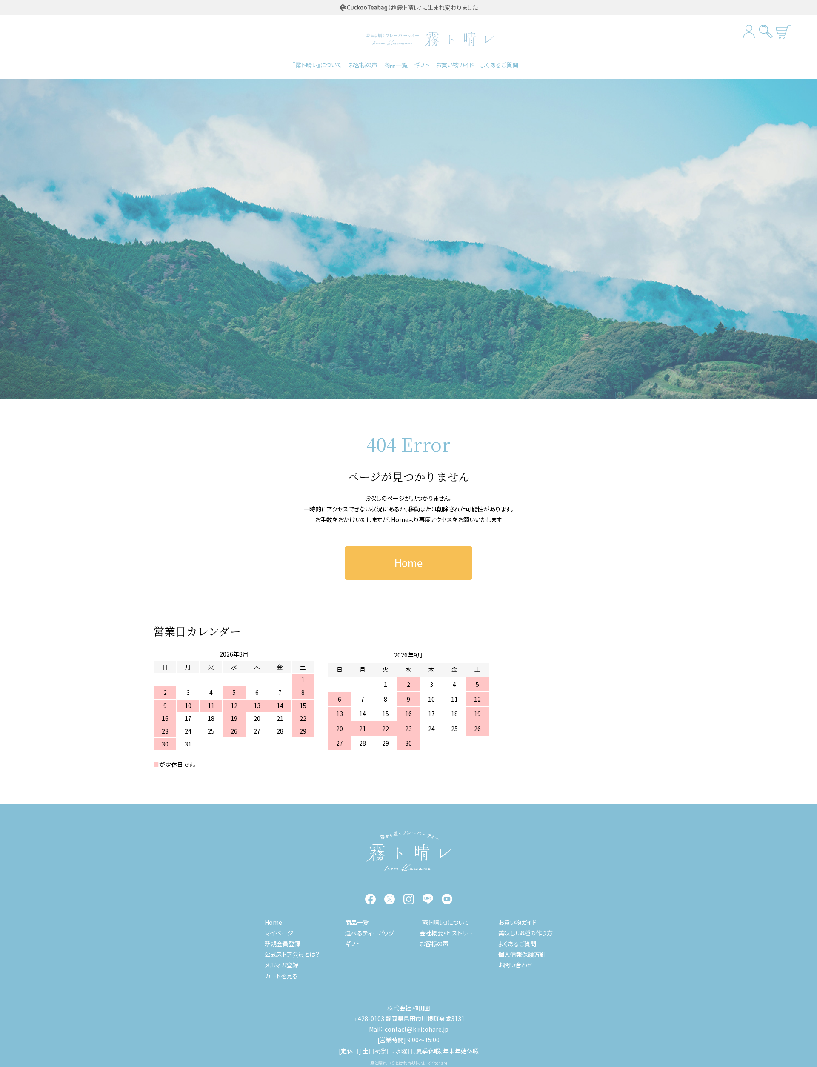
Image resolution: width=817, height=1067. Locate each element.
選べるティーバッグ (369, 933)
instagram (408, 899)
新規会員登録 (282, 943)
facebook (370, 899)
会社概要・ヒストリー (446, 933)
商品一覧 (396, 64)
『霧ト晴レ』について (317, 64)
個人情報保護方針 (522, 954)
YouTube (447, 899)
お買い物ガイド (455, 64)
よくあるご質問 (499, 64)
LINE (428, 899)
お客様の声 (363, 64)
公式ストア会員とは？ (292, 954)
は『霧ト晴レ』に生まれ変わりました (433, 7)
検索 (766, 31)
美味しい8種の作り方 (525, 933)
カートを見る (783, 31)
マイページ (279, 933)
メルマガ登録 (281, 965)
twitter (389, 899)
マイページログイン (749, 31)
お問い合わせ (515, 965)
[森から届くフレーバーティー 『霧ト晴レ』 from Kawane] (408, 851)
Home (399, 519)
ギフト (421, 64)
